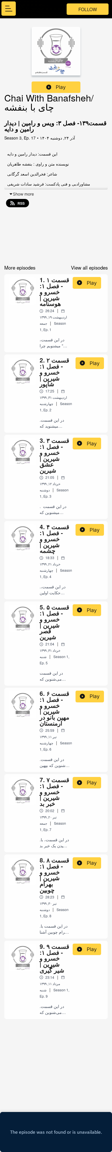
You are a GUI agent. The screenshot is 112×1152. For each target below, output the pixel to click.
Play (61, 87)
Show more (23, 194)
